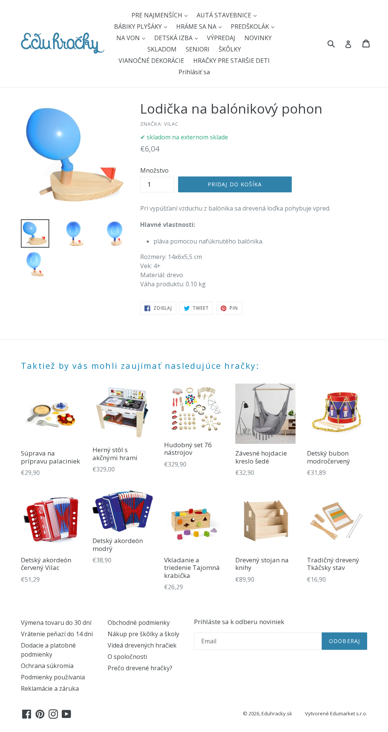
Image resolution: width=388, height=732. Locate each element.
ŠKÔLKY (230, 49)
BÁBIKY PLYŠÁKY (138, 26)
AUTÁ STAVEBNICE (225, 15)
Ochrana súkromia (47, 666)
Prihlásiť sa (194, 72)
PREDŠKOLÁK (251, 26)
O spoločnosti (127, 656)
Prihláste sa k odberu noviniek (239, 622)
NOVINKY (258, 38)
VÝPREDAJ (221, 38)
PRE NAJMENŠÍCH (157, 15)
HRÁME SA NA (197, 26)
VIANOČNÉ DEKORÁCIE (151, 60)
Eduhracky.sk (276, 713)
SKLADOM (162, 49)
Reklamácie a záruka (50, 688)
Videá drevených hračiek (142, 645)
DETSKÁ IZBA (174, 38)
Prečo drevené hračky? (140, 668)
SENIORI (198, 49)
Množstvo (154, 170)
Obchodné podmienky (139, 622)
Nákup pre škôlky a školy (143, 634)
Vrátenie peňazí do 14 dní (57, 634)
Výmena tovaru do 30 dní (56, 622)
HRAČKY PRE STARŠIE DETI (231, 60)
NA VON (128, 38)
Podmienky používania (53, 677)
